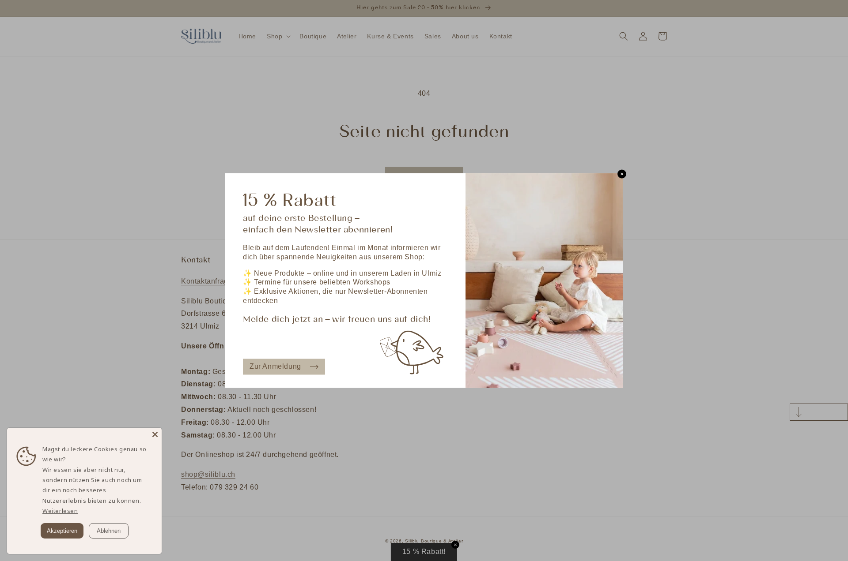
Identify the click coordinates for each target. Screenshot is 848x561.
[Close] (155, 434)
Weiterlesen (60, 511)
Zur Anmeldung (275, 366)
